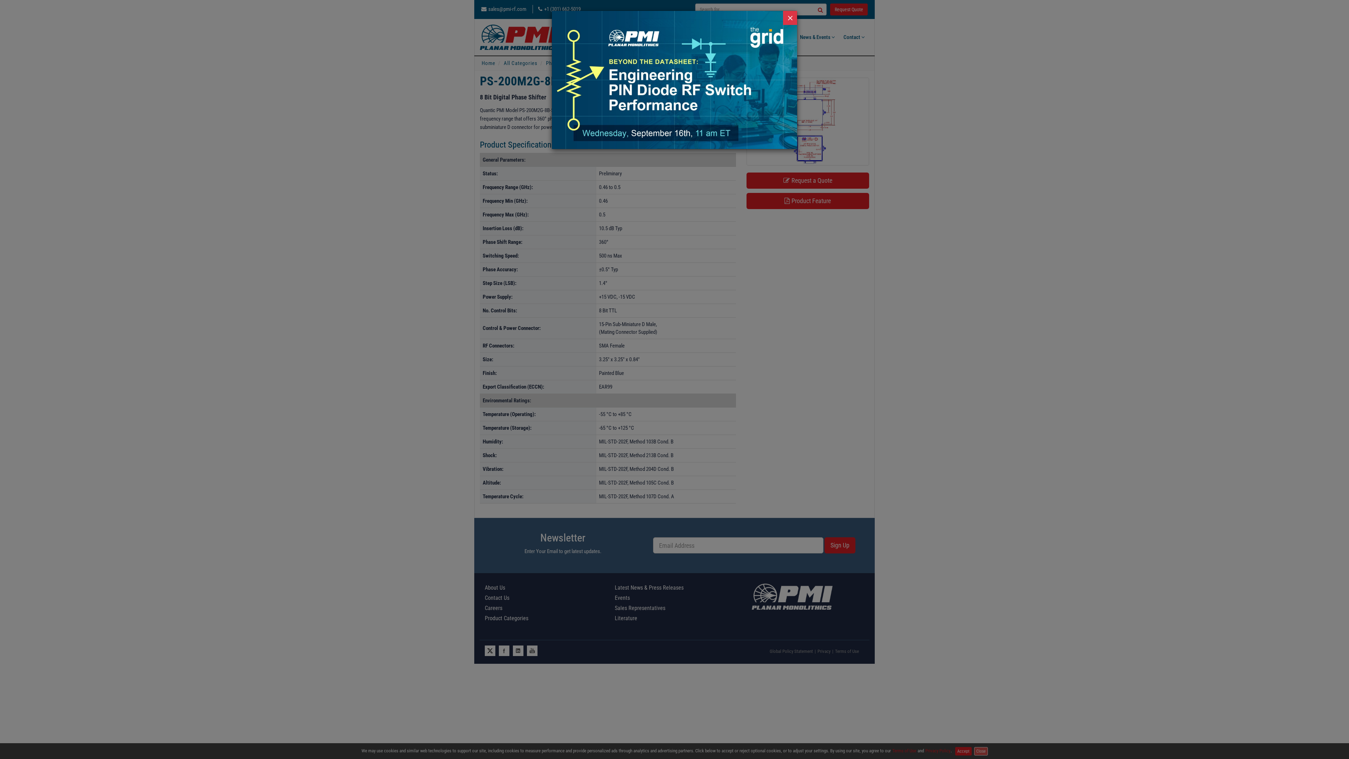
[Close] (790, 18)
